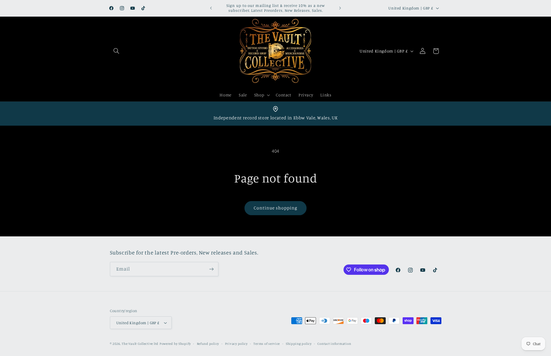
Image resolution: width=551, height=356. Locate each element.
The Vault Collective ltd (140, 344)
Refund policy (208, 344)
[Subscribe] (211, 269)
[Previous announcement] (211, 8)
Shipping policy (299, 344)
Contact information (334, 344)
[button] (116, 51)
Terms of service (266, 344)
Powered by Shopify (175, 344)
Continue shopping (276, 208)
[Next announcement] (340, 8)
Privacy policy (236, 344)
